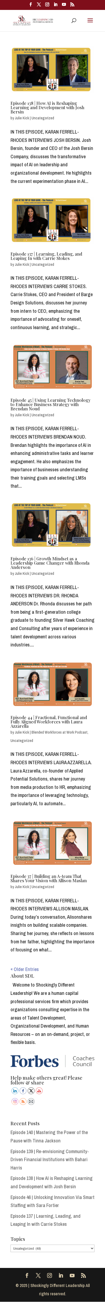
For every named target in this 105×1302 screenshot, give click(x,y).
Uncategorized (43, 118)
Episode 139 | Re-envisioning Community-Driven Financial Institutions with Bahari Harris (49, 1159)
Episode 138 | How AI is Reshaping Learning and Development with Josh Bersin (47, 107)
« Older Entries (24, 969)
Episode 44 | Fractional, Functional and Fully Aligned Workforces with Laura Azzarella (48, 722)
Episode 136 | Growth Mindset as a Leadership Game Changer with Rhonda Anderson (49, 563)
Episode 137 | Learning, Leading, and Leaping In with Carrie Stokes (46, 256)
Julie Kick (22, 118)
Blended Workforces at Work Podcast (60, 732)
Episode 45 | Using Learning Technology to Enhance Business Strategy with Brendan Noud (50, 404)
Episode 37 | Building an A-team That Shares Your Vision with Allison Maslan (48, 878)
